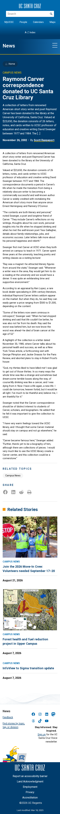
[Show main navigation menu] (55, 45)
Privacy (30, 792)
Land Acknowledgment (30, 781)
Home (12, 64)
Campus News (12, 475)
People (23, 22)
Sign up (42, 734)
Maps (53, 22)
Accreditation (30, 797)
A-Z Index (30, 32)
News (9, 46)
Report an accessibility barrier (30, 776)
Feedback (8, 717)
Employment (30, 786)
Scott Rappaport (44, 140)
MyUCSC (9, 22)
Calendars (38, 22)
